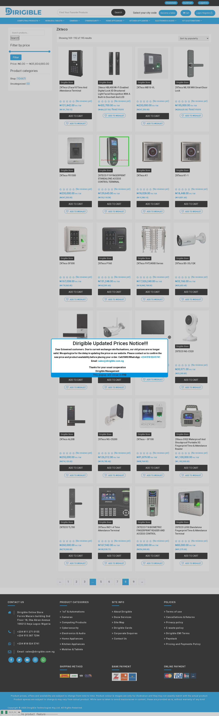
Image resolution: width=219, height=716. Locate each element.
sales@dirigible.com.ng (111, 361)
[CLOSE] (169, 337)
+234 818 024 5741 (150, 357)
